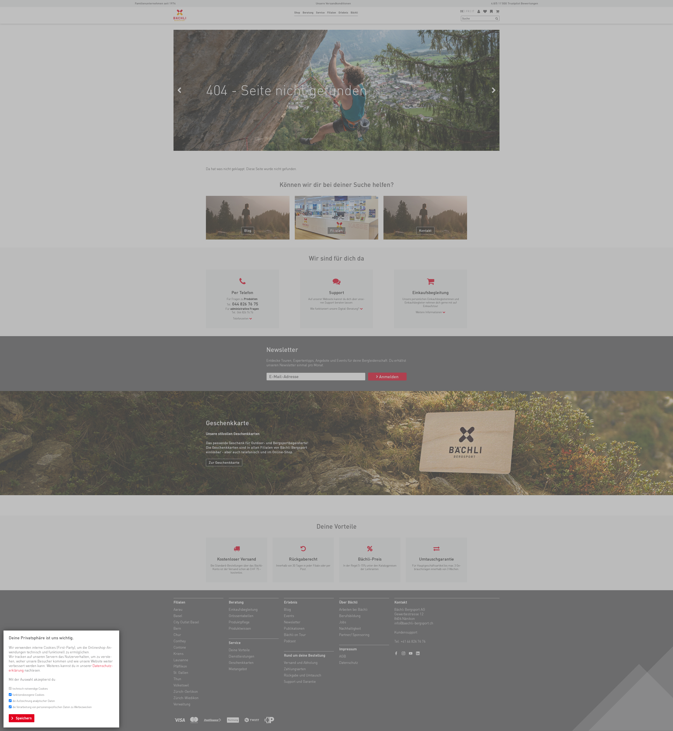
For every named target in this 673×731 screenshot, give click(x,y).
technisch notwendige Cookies (30, 688)
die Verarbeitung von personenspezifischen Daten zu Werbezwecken (52, 707)
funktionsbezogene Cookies (28, 694)
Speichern (24, 718)
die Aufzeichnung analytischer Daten (33, 701)
